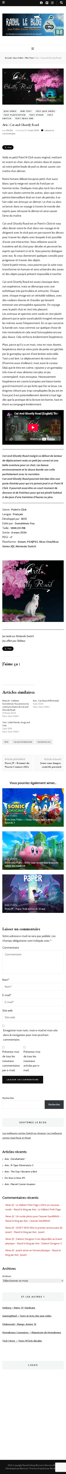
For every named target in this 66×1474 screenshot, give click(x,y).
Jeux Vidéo (10, 111)
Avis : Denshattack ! (15, 1159)
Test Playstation (14, 115)
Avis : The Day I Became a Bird (21, 1171)
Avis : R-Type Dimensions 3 (19, 1165)
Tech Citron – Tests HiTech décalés (22, 1340)
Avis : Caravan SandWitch (36, 1220)
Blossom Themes (28, 1468)
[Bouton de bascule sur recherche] (61, 2)
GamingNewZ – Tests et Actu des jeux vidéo (26, 1315)
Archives (6, 1276)
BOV (6, 742)
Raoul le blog (29, 1465)
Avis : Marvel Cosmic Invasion (20, 1184)
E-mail (6, 995)
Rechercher (8, 1098)
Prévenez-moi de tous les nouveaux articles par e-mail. (31, 1061)
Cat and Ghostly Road (23, 742)
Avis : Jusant (38, 1232)
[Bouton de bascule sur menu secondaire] (3, 2)
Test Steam (36, 115)
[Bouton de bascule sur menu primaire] (33, 48)
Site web (7, 1010)
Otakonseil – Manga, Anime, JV (19, 1324)
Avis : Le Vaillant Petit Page (46, 1209)
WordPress (55, 1468)
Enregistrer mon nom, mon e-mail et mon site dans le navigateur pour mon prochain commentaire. (30, 1035)
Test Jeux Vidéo (45, 111)
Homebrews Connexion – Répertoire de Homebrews (31, 1332)
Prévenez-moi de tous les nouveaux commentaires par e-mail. (11, 1061)
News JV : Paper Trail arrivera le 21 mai (25, 908)
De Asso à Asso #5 (15, 1177)
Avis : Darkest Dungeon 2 (48, 1243)
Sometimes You (43, 742)
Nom (5, 979)
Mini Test (26, 111)
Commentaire (10, 947)
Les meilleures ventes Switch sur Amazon (24, 1133)
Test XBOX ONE (24, 118)
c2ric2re (9, 130)
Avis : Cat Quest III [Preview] (46, 700)
